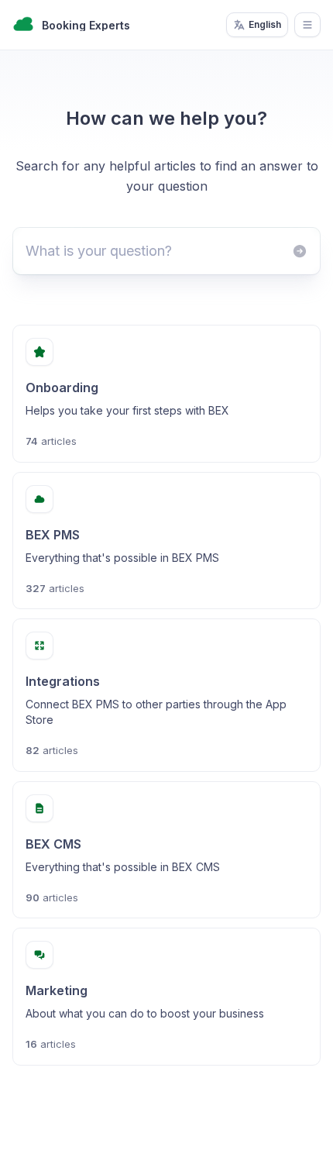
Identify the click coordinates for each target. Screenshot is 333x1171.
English (265, 24)
